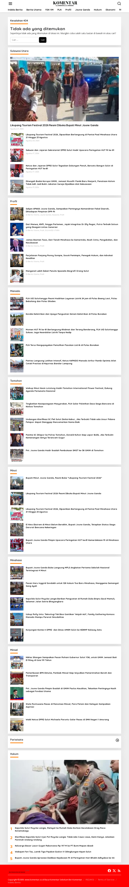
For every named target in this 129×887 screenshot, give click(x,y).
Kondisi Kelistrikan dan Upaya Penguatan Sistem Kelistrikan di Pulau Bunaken (66, 314)
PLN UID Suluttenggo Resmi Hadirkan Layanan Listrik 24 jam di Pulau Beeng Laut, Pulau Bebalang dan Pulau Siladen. (71, 299)
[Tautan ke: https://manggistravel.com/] (117, 740)
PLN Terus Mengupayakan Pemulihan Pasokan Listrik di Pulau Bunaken (62, 345)
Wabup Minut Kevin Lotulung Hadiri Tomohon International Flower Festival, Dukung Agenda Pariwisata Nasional (69, 389)
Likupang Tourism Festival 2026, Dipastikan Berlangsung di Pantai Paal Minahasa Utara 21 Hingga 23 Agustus (71, 136)
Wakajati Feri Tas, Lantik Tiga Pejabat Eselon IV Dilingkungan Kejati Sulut (53, 851)
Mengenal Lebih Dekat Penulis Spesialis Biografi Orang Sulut (57, 271)
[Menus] (10, 3)
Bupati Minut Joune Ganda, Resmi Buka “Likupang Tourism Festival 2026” (64, 478)
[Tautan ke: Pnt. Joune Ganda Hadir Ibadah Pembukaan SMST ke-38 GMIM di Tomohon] (16, 455)
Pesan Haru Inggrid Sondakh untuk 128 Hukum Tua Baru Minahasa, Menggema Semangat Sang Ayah (72, 584)
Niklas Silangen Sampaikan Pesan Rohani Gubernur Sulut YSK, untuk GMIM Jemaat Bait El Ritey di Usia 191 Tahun (71, 658)
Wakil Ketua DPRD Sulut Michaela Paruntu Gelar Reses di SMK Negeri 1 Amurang (67, 719)
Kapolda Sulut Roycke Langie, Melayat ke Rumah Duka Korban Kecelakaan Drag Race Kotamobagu (60, 829)
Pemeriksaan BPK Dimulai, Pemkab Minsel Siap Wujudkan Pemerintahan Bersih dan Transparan (69, 674)
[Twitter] (114, 871)
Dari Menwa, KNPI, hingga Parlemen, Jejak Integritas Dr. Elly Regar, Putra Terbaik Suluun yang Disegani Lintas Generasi (72, 225)
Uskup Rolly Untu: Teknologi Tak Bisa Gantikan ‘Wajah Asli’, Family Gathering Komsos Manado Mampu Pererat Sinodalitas (70, 615)
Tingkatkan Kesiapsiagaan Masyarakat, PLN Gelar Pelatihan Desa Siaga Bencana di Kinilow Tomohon (70, 405)
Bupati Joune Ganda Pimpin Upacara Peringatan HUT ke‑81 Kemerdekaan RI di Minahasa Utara (72, 541)
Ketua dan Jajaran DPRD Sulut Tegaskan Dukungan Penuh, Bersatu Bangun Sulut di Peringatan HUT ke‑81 (69, 167)
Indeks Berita (14, 882)
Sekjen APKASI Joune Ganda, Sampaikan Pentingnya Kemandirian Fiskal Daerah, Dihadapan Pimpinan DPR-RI (67, 210)
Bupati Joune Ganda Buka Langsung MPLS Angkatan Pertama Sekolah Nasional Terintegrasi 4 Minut (67, 569)
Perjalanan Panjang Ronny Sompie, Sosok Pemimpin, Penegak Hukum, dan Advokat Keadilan (69, 256)
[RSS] (119, 871)
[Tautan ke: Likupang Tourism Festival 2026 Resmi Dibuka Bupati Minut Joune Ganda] (64, 89)
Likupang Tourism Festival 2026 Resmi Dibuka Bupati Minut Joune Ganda (54, 125)
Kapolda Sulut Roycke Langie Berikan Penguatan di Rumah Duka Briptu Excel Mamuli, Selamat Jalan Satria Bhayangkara (70, 600)
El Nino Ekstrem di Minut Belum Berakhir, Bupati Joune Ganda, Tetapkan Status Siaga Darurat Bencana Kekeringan (70, 526)
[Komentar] (65, 3)
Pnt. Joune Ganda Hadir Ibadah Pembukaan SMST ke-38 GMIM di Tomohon (65, 450)
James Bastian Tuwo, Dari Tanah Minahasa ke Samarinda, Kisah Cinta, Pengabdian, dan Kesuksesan (72, 241)
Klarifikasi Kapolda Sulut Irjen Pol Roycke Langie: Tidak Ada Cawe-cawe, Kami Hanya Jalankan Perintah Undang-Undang (64, 838)
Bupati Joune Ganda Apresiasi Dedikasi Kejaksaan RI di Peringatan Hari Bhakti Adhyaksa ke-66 (65, 858)
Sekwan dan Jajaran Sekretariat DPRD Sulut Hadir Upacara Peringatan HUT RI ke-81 (70, 150)
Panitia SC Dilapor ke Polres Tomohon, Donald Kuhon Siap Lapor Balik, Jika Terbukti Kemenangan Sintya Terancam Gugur (69, 436)
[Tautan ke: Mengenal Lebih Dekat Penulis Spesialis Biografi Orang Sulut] (16, 275)
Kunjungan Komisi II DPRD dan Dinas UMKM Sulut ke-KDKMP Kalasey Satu (64, 630)
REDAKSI (90, 879)
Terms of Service (106, 879)
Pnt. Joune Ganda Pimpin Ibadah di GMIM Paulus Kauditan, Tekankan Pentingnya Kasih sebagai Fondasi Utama (71, 689)
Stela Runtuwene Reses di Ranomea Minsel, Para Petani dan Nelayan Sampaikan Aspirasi (68, 705)
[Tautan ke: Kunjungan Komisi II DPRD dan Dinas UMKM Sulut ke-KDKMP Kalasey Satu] (16, 634)
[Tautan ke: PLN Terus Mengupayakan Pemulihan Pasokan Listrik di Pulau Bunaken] (16, 350)
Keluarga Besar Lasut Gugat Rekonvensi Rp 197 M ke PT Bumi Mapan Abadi (54, 845)
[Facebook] (109, 871)
